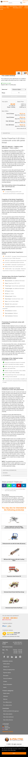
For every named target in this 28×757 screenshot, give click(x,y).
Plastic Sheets (3, 10)
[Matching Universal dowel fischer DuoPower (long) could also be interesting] (14, 585)
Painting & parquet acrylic (15, 32)
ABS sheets (2, 16)
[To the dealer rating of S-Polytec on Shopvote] (4, 633)
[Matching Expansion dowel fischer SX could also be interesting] (14, 569)
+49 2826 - (10, 618)
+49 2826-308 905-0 (17, 642)
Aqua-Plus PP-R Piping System (9, 14)
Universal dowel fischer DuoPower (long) (14, 592)
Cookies (5, 681)
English (5, 729)
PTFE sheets (3, 24)
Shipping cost (6, 666)
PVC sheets (2, 30)
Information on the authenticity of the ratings (11, 636)
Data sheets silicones (8, 719)
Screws (14, 53)
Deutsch (5, 726)
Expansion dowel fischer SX (14, 576)
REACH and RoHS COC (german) (11, 711)
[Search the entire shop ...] (21, 2)
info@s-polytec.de (18, 643)
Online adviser (6, 663)
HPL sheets (2, 15)
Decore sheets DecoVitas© (2, 73)
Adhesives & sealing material (15, 56)
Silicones (5, 699)
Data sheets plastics (7, 714)
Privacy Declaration (7, 684)
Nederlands (5, 727)
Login (24, 2)
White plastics (3, 66)
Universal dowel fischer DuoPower (14, 607)
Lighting (20, 16)
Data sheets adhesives (8, 716)
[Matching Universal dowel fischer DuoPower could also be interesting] (14, 600)
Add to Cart (14, 96)
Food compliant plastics (2, 56)
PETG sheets (3, 34)
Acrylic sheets (3, 28)
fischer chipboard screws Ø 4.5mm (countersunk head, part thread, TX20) (14, 527)
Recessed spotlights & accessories (15, 14)
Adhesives (15, 38)
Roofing (20, 9)
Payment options (7, 672)
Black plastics (3, 69)
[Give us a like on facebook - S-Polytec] (4, 657)
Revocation (5, 675)
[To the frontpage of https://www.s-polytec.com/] (4, 3)
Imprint (4, 687)
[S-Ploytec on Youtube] (16, 657)
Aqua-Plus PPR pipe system (15, 24)
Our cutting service (7, 705)
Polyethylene (9, 19)
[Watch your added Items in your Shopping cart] (25, 73)
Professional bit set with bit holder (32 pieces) (14, 543)
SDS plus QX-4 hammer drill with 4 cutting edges (14, 560)
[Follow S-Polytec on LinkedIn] (12, 657)
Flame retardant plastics (2, 61)
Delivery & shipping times (9, 669)
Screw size (4, 89)
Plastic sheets (6, 693)
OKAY (14, 753)
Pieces (3, 92)
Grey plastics (3, 68)
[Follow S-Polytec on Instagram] (8, 657)
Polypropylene (10, 21)
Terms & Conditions (7, 678)
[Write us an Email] (19, 73)
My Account (25, 0)
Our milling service (7, 702)
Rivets (14, 51)
